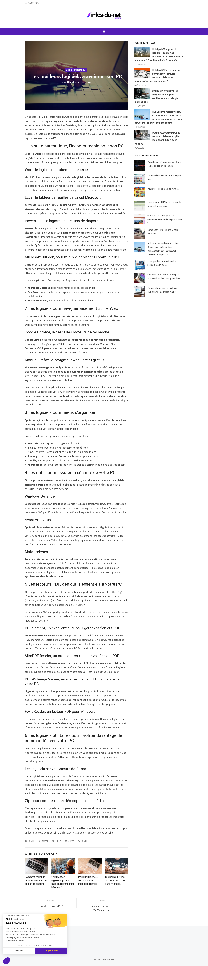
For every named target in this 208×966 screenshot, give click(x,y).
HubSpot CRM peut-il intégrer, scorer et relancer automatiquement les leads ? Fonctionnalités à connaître (158, 55)
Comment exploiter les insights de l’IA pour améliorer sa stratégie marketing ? (156, 96)
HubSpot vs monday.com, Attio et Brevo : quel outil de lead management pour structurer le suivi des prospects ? (158, 117)
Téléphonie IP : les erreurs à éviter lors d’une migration (115, 880)
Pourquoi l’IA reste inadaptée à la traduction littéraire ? (88, 880)
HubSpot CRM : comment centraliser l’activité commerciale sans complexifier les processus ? (157, 75)
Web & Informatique (76, 70)
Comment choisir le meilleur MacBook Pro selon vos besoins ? (36, 880)
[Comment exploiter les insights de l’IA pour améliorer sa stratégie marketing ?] (142, 93)
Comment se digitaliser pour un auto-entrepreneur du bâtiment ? (62, 882)
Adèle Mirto (71, 82)
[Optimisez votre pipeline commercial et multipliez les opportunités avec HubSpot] (142, 135)
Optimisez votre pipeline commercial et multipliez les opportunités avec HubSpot (157, 138)
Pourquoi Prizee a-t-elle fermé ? (163, 189)
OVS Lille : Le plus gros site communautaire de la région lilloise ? (164, 219)
